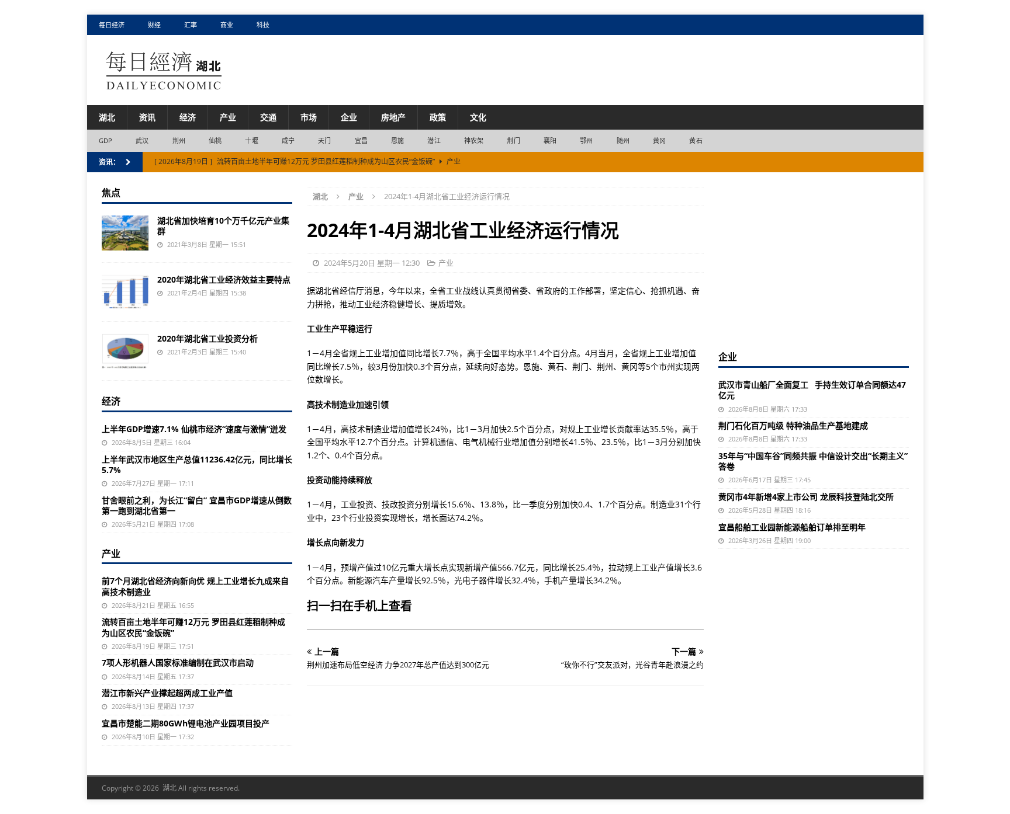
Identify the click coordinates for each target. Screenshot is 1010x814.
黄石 (695, 140)
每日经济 (111, 24)
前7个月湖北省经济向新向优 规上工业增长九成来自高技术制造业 (195, 586)
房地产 (393, 117)
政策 (438, 117)
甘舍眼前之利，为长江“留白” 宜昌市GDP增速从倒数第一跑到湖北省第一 (197, 505)
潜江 (433, 140)
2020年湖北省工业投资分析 (207, 338)
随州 (623, 140)
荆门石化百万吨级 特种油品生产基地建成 (793, 425)
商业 (226, 24)
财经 (154, 24)
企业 (349, 117)
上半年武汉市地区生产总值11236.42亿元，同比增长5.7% (197, 464)
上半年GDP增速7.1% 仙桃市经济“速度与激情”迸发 (194, 428)
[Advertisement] (813, 260)
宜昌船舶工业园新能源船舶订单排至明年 (792, 527)
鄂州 (586, 140)
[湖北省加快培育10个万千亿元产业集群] (125, 233)
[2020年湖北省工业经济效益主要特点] (125, 291)
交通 (268, 117)
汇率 (190, 24)
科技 (263, 24)
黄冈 (659, 140)
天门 (324, 140)
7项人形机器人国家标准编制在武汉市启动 (178, 662)
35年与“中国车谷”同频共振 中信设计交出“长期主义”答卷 (813, 461)
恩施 (397, 140)
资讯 (147, 117)
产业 (228, 117)
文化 (478, 117)
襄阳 (550, 140)
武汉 (142, 140)
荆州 (178, 140)
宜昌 (361, 140)
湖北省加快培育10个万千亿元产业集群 (223, 225)
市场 (308, 117)
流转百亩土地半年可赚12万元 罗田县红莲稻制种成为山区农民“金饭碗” (193, 627)
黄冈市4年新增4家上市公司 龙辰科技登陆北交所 (806, 496)
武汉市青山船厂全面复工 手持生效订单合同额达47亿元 (812, 390)
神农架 (474, 140)
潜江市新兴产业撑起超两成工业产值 (167, 692)
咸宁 (288, 140)
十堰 (251, 140)
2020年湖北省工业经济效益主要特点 (223, 279)
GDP (106, 140)
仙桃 (215, 140)
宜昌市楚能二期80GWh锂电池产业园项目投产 (185, 723)
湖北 (107, 117)
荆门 (513, 140)
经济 (187, 117)
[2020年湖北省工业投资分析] (125, 350)
